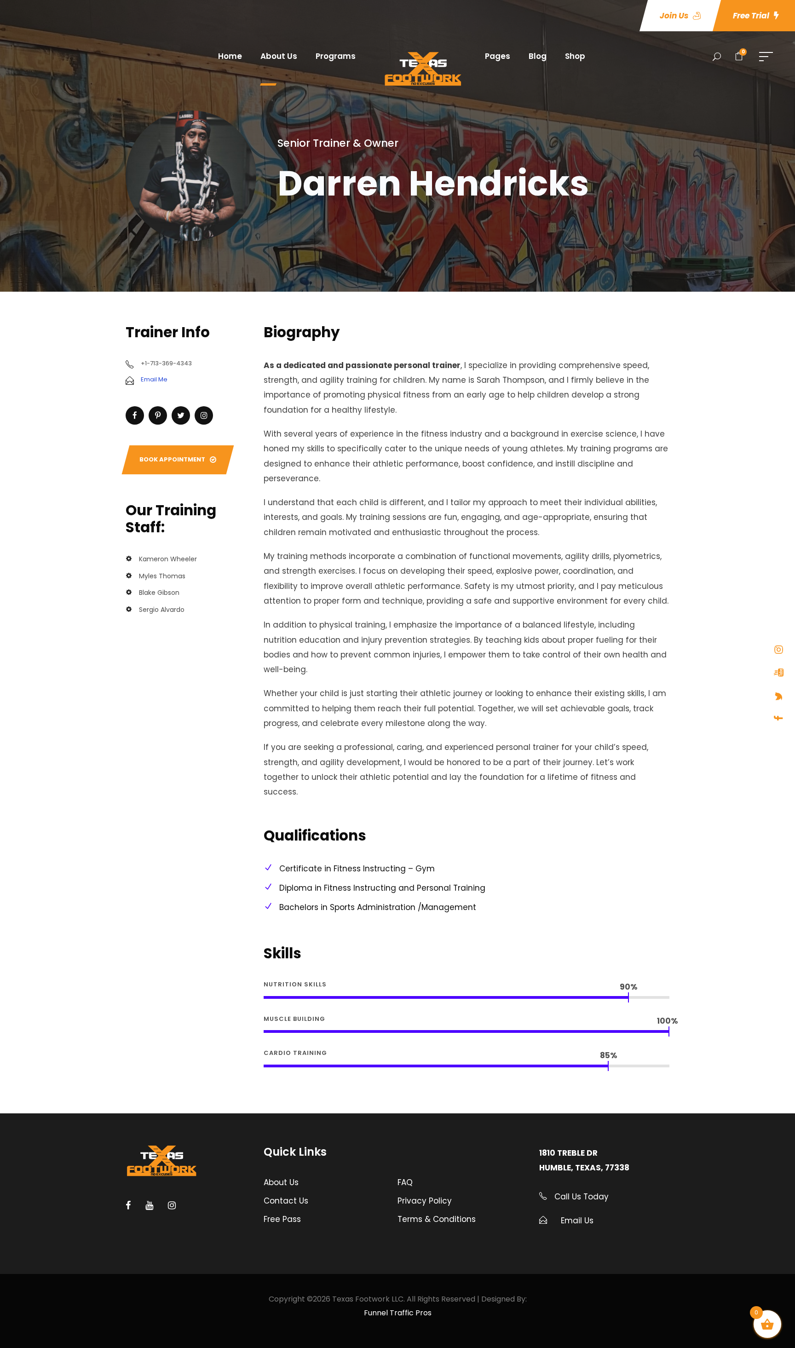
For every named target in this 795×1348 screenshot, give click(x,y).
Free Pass (282, 1219)
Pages (497, 56)
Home (230, 56)
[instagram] (778, 649)
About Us (278, 56)
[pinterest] (158, 415)
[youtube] (778, 672)
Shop (575, 56)
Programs (336, 56)
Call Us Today (580, 1196)
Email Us (577, 1220)
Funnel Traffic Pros (398, 1313)
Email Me (154, 379)
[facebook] (778, 718)
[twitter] (778, 696)
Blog (538, 56)
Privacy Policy (425, 1200)
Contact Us (286, 1200)
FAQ (405, 1182)
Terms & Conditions (437, 1219)
